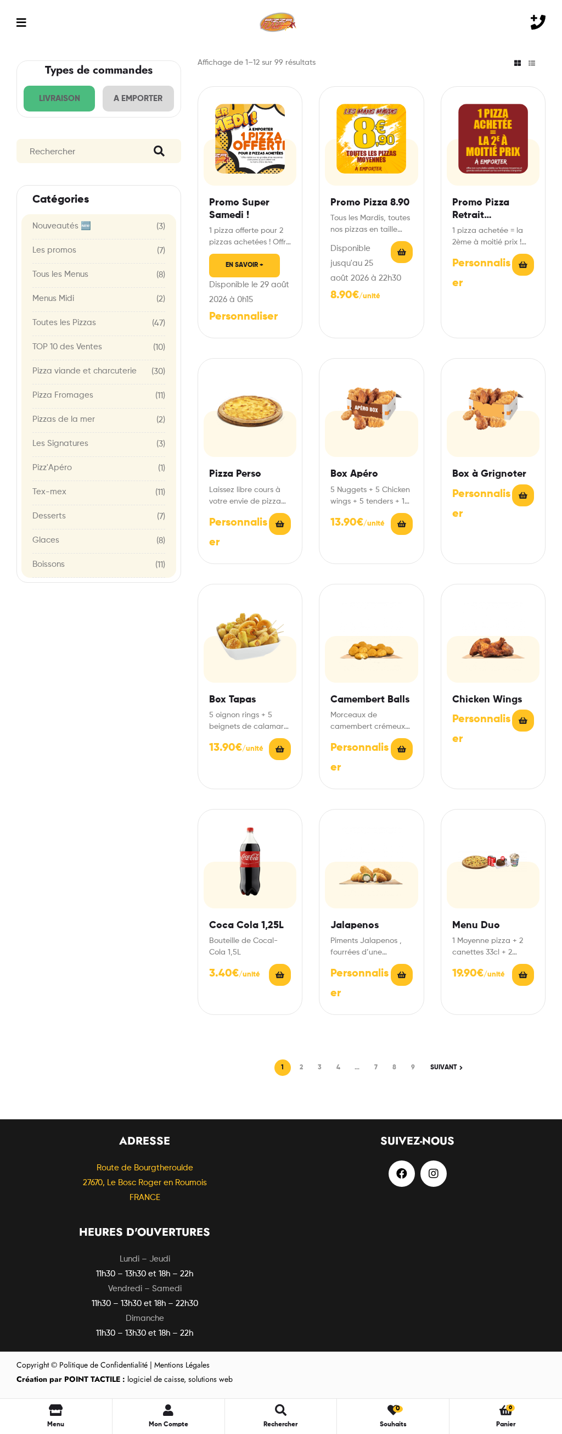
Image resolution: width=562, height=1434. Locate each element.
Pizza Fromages (62, 395)
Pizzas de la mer (63, 419)
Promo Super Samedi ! (239, 209)
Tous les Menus (60, 274)
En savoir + (244, 265)
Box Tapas (232, 700)
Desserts (49, 516)
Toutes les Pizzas (64, 323)
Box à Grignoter (489, 474)
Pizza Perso (235, 474)
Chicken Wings (487, 700)
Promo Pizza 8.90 (369, 203)
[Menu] (21, 22)
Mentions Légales (182, 1364)
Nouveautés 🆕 (61, 226)
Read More (402, 252)
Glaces (45, 540)
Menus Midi (53, 298)
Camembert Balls (369, 700)
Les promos (54, 250)
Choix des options (280, 524)
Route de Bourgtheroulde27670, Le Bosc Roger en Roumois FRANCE (145, 1183)
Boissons (48, 564)
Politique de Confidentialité (103, 1364)
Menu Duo (476, 925)
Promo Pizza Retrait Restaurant (480, 210)
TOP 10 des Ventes (67, 347)
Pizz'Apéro (52, 468)
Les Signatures (60, 443)
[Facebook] (402, 1173)
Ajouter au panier (280, 975)
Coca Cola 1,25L (246, 925)
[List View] (532, 63)
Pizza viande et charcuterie (84, 371)
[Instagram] (433, 1173)
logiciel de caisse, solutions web (124, 1379)
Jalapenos (354, 925)
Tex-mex (49, 492)
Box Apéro (354, 474)
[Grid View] (518, 63)
